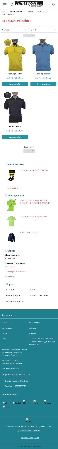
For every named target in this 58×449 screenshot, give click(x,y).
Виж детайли (15, 84)
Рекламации (7, 328)
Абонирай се (12, 188)
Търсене (32, 333)
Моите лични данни (30, 438)
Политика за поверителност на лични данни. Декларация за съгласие (42, 341)
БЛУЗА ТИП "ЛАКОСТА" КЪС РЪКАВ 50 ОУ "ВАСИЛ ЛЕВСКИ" (35, 201)
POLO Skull (15, 126)
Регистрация (34, 322)
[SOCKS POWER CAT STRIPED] (11, 175)
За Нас (5, 333)
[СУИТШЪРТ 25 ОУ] (11, 237)
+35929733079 (20, 386)
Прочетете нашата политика (29, 431)
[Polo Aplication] (15, 55)
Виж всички (10, 277)
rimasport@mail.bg (20, 381)
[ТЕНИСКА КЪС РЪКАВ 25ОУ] (11, 221)
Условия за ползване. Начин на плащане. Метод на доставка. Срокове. (14, 352)
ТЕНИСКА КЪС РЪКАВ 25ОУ (33, 216)
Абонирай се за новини (16, 272)
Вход (4, 339)
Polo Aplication (15, 74)
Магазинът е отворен (15, 263)
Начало (5, 322)
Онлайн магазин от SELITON (29, 446)
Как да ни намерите (10, 369)
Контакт (32, 328)
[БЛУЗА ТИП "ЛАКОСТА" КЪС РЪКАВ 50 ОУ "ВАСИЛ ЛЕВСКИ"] (11, 205)
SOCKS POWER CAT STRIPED (34, 170)
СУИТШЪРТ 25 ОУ (29, 233)
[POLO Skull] (15, 108)
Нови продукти (12, 255)
